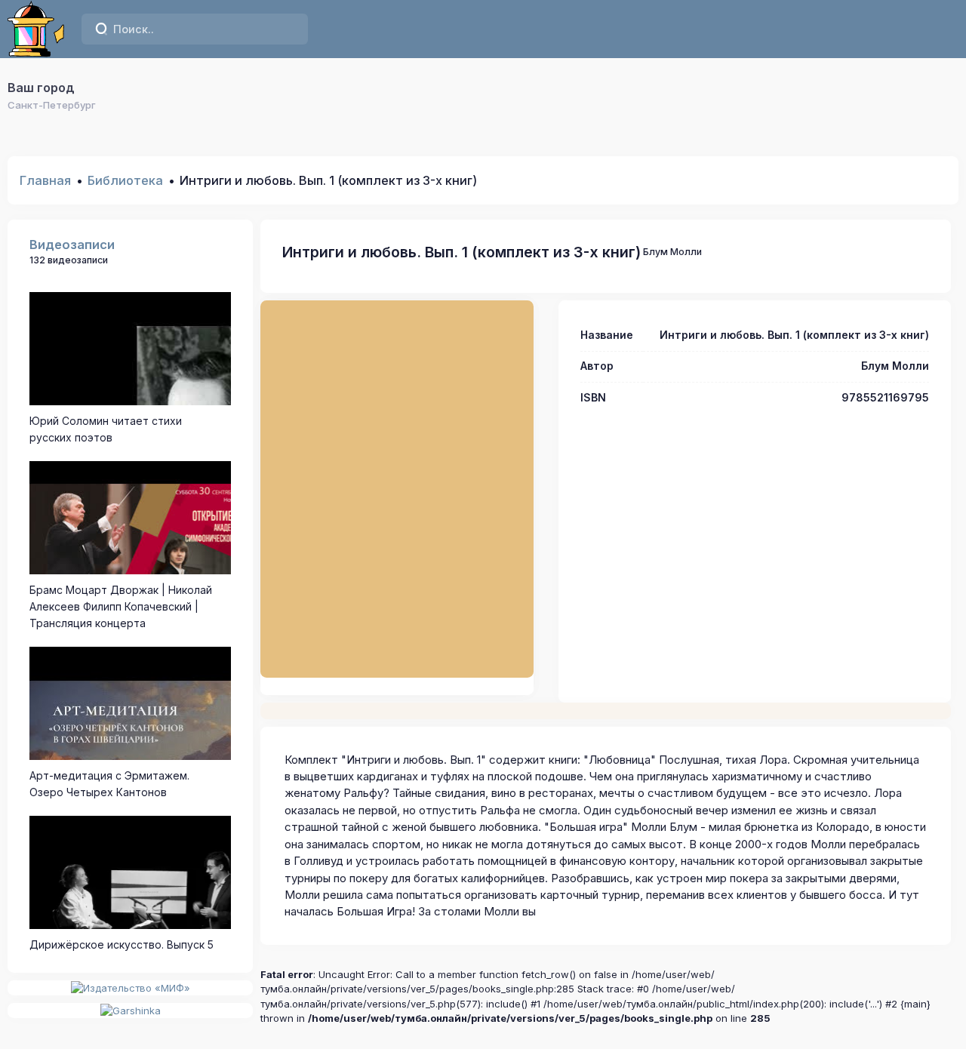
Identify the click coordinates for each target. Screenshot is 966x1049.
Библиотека (125, 180)
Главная (45, 180)
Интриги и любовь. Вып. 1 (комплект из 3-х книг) (461, 252)
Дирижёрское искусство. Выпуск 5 (121, 944)
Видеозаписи (72, 244)
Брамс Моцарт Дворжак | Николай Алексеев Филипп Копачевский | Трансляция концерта (120, 606)
